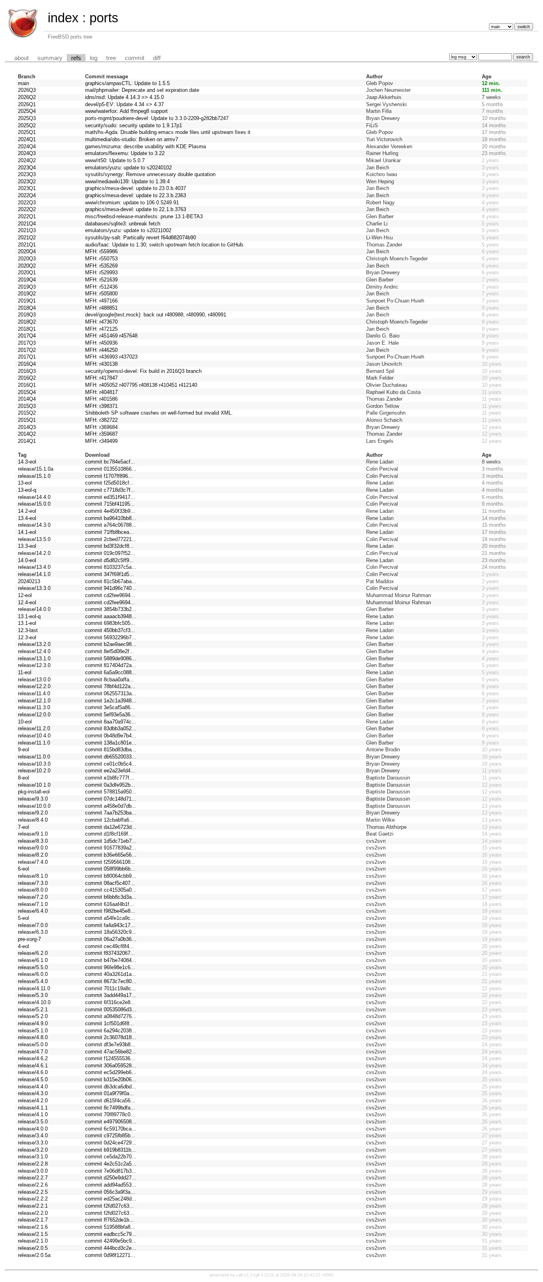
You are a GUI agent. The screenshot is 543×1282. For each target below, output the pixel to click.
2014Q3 (27, 427)
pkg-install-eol (34, 792)
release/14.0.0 (34, 609)
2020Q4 (27, 251)
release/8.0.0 (33, 890)
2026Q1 (27, 104)
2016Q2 (27, 378)
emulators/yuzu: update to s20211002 (128, 230)
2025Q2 (27, 125)
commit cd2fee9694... (110, 595)
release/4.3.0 (33, 1093)
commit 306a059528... (110, 1066)
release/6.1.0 (33, 960)
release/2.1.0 (33, 1241)
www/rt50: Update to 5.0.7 (115, 160)
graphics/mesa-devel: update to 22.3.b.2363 (135, 195)
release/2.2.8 (33, 1164)
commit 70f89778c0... (110, 1114)
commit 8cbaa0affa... (109, 680)
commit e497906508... (110, 1122)
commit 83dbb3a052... (110, 728)
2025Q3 (27, 118)
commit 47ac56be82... (110, 1052)
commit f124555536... (110, 1058)
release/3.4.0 (33, 1135)
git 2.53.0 (264, 1274)
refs (76, 58)
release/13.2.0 (34, 644)
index (63, 17)
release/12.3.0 (34, 665)
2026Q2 (27, 97)
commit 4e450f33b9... (110, 511)
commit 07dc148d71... (110, 799)
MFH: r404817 (101, 392)
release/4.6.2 (33, 1058)
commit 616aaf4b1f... (109, 904)
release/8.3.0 (33, 841)
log (93, 58)
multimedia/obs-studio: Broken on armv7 (131, 139)
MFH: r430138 (101, 364)
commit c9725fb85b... (110, 1135)
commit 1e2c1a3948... (110, 701)
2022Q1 (27, 216)
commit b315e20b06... (110, 1079)
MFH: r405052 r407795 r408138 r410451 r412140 (141, 385)
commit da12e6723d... (110, 827)
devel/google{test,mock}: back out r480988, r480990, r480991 (155, 315)
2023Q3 (27, 174)
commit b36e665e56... (110, 855)
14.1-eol (27, 532)
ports (103, 17)
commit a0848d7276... (110, 1016)
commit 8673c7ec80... (110, 981)
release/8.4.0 (33, 820)
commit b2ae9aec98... (110, 644)
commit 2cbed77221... (110, 539)
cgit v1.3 (244, 1274)
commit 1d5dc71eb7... (110, 841)
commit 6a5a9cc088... (110, 672)
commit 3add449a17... (110, 995)
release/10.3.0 (34, 764)
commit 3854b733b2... (110, 609)
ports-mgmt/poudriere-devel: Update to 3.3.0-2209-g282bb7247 (157, 118)
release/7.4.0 (33, 862)
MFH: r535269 (101, 266)
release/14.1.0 (34, 574)
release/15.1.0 (34, 476)
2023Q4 (27, 168)
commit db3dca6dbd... (110, 1087)
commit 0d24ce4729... (110, 1143)
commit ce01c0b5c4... (110, 764)
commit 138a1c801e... (110, 743)
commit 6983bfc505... (110, 623)
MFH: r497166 (101, 301)
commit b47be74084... (110, 960)
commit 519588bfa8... (110, 1227)
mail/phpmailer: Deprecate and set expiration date (142, 90)
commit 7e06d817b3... (110, 1171)
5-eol (23, 918)
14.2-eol (27, 511)
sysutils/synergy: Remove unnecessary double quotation (150, 174)
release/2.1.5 (33, 1234)
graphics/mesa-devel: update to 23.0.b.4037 (135, 188)
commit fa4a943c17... (110, 925)
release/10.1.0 (34, 785)
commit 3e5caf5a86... (110, 707)
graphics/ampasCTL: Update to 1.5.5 (127, 83)
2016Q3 (27, 371)
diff (157, 58)
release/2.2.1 (33, 1206)
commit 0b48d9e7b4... (110, 736)
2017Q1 (27, 357)
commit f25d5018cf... (109, 483)
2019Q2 (27, 294)
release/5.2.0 (33, 1016)
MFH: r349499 (101, 441)
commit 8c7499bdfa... (110, 1108)
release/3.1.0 (33, 1157)
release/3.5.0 (33, 1122)
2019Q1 (27, 301)
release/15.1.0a (35, 469)
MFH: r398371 (101, 406)
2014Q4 (27, 399)
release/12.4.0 (34, 651)
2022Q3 (27, 203)
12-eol (25, 595)
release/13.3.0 (34, 588)
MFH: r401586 (101, 399)
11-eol (24, 672)
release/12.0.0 (34, 715)
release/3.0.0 (33, 1171)
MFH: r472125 (101, 329)
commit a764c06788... (110, 525)
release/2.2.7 (33, 1178)
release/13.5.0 (34, 539)
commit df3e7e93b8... (110, 1044)
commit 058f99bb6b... (110, 869)
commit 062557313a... (110, 693)
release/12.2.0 (34, 686)
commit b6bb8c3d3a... (110, 897)
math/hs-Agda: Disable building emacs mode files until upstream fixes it (167, 132)
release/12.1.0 (34, 701)
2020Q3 (27, 259)
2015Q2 (27, 413)
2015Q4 (27, 392)
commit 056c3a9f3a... (110, 1192)
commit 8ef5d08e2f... (109, 651)
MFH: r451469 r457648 (111, 336)
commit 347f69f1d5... (109, 574)
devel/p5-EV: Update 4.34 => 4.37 (124, 104)
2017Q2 (27, 350)
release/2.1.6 (33, 1227)
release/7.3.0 (33, 883)
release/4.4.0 (33, 1087)
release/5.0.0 (33, 1044)
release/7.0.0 (33, 925)
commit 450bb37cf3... (110, 630)
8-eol (23, 778)
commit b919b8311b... (110, 1150)
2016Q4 (27, 364)
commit (134, 58)
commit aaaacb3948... (110, 616)
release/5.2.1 (33, 1009)
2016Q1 (27, 385)
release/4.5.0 (33, 1079)
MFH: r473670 (101, 322)
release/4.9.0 (33, 1023)
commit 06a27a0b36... (110, 939)
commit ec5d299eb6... (110, 1072)
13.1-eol (27, 623)
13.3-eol (27, 546)
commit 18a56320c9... (110, 932)
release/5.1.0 (33, 1031)
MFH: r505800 (101, 294)
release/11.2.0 (34, 728)
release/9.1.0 (33, 834)
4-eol (23, 946)
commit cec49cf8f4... (109, 946)
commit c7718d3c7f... (110, 490)
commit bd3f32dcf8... (109, 546)
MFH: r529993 (101, 272)
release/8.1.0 (33, 876)
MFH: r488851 (101, 308)
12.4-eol (27, 602)
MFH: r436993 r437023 (111, 357)
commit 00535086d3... (110, 1009)
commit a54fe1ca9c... (110, 918)
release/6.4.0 (33, 911)
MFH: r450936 (101, 343)
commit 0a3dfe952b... (110, 785)
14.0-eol (27, 560)
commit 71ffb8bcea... (109, 532)
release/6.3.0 (33, 932)
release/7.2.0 (33, 897)
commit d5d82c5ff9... (109, 560)
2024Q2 (27, 160)
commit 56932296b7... (110, 637)
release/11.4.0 (34, 693)
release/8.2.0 (33, 855)
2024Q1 (27, 139)
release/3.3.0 (33, 1143)
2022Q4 (27, 195)
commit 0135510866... (110, 469)
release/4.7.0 (33, 1052)
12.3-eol (27, 637)
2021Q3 (27, 230)
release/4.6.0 (33, 1072)
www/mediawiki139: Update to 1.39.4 (127, 181)
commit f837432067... (110, 953)
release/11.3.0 (34, 707)
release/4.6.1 (33, 1066)
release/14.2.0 (34, 553)
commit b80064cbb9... (110, 876)
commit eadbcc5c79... (110, 1234)
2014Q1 (27, 441)
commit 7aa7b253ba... (110, 813)
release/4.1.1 (33, 1108)
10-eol (25, 722)
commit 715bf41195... (110, 504)
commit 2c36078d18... (110, 1037)
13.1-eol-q (29, 616)
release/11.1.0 (34, 743)
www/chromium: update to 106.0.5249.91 (132, 203)
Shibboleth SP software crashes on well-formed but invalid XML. (159, 413)
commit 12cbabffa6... (109, 820)
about (21, 58)
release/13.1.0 (34, 658)
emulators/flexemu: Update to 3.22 (125, 153)
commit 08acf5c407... (110, 883)
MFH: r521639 (101, 280)
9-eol (23, 750)
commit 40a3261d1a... (110, 974)
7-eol (23, 827)
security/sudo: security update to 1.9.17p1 (133, 125)
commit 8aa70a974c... (110, 722)
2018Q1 (27, 329)
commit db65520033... (110, 757)
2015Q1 (27, 420)
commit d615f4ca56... (110, 1101)
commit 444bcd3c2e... (110, 1248)
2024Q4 (27, 146)
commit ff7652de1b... (109, 1220)
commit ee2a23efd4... (110, 771)
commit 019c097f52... (110, 553)
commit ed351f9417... (110, 497)
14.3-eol (27, 462)
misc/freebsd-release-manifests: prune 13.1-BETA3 (144, 216)
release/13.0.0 (34, 680)
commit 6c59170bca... (110, 1129)
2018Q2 (27, 322)
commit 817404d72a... (110, 665)
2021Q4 (27, 224)
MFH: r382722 (101, 420)
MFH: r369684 (101, 427)
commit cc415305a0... (110, 890)
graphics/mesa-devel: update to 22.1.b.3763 (135, 209)
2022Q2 (27, 209)
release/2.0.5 (33, 1248)
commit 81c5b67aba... (110, 581)
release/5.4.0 (33, 981)
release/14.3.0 (34, 525)
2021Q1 (27, 245)
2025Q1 (27, 132)
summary (49, 58)
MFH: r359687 (101, 434)
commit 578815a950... (110, 792)
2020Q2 (27, 266)
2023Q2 (27, 181)
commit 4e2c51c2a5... (110, 1164)
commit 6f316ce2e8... (110, 1002)
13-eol (25, 483)
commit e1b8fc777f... (109, 778)
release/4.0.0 (33, 1129)
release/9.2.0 (33, 813)
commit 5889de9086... (110, 658)
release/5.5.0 (33, 967)
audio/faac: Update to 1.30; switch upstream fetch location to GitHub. (164, 245)
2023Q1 (27, 188)
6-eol (23, 869)
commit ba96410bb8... (110, 518)
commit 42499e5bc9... (110, 1241)
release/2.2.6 (33, 1185)
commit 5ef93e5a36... (110, 715)
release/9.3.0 (33, 799)
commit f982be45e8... (110, 911)
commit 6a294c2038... (110, 1031)
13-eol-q (27, 490)
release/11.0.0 (34, 757)
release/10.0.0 (34, 806)
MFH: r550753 (101, 259)
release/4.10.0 (34, 1002)
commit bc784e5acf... (110, 462)
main (23, 83)
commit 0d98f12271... (110, 1255)
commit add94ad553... (110, 1185)
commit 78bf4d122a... (110, 686)
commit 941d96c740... (110, 588)
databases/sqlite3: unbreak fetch (122, 224)
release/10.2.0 (34, 771)
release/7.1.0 (33, 904)
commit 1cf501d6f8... (109, 1023)
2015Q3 (27, 406)
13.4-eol (27, 518)
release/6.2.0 (33, 953)
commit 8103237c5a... (110, 567)
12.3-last (28, 630)
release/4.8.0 (33, 1037)
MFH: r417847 (101, 378)
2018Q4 (27, 308)
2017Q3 (27, 343)
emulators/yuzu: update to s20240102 (128, 168)
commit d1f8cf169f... (109, 834)
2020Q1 (27, 272)
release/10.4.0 (34, 736)
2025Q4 (27, 111)
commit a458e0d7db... (110, 806)
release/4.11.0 (34, 988)
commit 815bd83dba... (110, 750)
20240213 (29, 581)
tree (111, 58)
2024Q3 (27, 153)
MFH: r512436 (101, 287)
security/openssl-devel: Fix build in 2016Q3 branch (143, 371)
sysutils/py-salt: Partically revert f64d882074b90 (140, 237)
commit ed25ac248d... (110, 1199)
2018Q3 (27, 315)
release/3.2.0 (33, 1150)
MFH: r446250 (101, 350)
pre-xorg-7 (29, 939)
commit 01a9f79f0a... (109, 1093)
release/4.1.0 (33, 1114)
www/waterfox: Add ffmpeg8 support (126, 111)
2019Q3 (27, 287)
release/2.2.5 (33, 1192)
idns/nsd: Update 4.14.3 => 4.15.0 (124, 97)
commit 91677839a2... (110, 848)
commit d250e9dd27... (110, 1178)
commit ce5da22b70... (110, 1157)
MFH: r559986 (101, 251)
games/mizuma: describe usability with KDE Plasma (145, 146)
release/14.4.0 (34, 497)
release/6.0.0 (33, 974)
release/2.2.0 (33, 1213)
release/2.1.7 (33, 1220)
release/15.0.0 (34, 504)
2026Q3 (27, 90)
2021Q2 (27, 237)
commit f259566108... (110, 862)
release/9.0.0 (33, 848)
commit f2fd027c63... (109, 1206)
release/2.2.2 (33, 1199)
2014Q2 (27, 434)
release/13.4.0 (34, 567)
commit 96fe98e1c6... (110, 967)
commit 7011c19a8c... (110, 988)
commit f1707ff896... (109, 476)
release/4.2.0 (33, 1101)
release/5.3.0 (33, 995)
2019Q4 (27, 280)
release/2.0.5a (34, 1255)
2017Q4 (27, 336)
